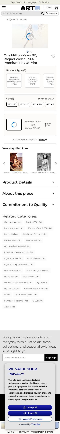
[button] (30, 2)
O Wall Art (37, 300)
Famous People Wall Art (40, 228)
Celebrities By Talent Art (36, 288)
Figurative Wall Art (13, 258)
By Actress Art (11, 276)
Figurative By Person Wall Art (18, 264)
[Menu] (3, 7)
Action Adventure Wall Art (17, 246)
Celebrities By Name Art (35, 234)
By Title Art (42, 282)
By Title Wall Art (11, 288)
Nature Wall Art (33, 240)
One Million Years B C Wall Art (18, 252)
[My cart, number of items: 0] (56, 7)
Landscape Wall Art (13, 228)
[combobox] (20, 13)
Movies (23, 19)
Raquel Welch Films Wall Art (18, 282)
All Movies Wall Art (36, 258)
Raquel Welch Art (12, 240)
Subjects (10, 19)
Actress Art (9, 306)
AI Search (53, 14)
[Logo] (30, 8)
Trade (48, 7)
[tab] (14, 81)
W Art (7, 294)
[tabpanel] (30, 115)
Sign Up (51, 357)
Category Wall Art (12, 222)
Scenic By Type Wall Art (37, 270)
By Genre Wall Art (13, 270)
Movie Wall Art (11, 234)
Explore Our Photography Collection (30, 2)
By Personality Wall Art (26, 294)
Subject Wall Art (34, 222)
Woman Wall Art (31, 276)
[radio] (11, 104)
